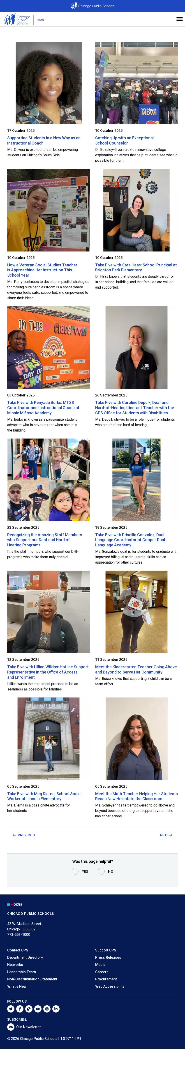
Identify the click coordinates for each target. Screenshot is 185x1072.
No (110, 872)
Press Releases (108, 957)
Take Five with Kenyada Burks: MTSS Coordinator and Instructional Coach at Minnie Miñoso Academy (43, 407)
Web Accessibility (109, 986)
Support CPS (105, 950)
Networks (15, 965)
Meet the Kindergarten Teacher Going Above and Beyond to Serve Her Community (136, 669)
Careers (102, 972)
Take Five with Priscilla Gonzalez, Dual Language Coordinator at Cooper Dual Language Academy (130, 540)
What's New (16, 986)
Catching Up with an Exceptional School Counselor (124, 140)
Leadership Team (21, 972)
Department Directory (25, 957)
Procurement (106, 979)
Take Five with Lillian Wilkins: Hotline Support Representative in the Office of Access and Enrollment (48, 672)
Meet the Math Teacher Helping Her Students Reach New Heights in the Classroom (136, 796)
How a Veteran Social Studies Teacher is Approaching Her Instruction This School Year (42, 270)
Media (100, 965)
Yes (85, 872)
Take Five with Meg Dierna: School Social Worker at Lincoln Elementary (44, 796)
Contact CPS (17, 950)
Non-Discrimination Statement (32, 979)
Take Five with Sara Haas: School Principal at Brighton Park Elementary (136, 268)
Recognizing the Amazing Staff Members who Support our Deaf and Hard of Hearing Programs (44, 540)
